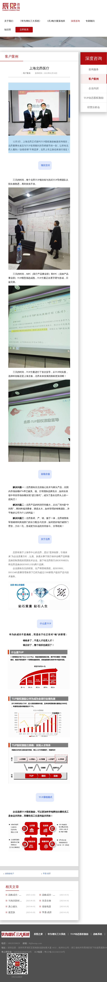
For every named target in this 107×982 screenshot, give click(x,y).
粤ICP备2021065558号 (54, 952)
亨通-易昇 (47, 873)
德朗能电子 (9, 873)
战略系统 (97, 934)
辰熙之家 (38, 934)
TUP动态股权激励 (94, 97)
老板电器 (46, 906)
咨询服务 (94, 69)
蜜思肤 (11, 912)
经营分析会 (93, 107)
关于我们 (8, 21)
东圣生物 (46, 900)
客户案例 (94, 79)
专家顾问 (90, 21)
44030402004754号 (23, 952)
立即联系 (24, 29)
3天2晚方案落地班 (56, 21)
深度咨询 (75, 21)
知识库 (7, 29)
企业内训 (94, 88)
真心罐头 (12, 906)
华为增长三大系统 (56, 934)
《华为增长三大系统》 (30, 21)
